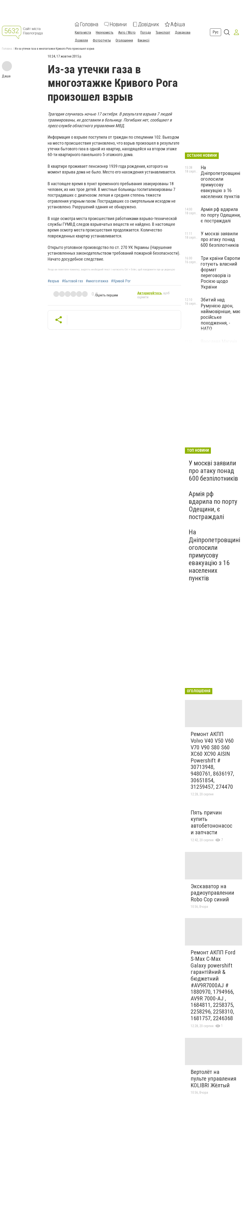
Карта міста (83, 32)
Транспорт (163, 32)
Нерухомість (104, 32)
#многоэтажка (97, 281)
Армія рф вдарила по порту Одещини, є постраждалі (221, 215)
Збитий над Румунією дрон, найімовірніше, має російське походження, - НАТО (220, 314)
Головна (89, 24)
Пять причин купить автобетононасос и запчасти (211, 822)
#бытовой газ (72, 281)
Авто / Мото (127, 32)
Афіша (177, 24)
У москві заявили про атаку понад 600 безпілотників (220, 239)
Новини (118, 24)
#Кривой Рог (121, 281)
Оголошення (124, 40)
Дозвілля (81, 40)
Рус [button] (216, 32)
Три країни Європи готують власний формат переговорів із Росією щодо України (220, 272)
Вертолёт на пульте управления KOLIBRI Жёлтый (213, 1078)
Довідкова (182, 32)
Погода (145, 32)
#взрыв (53, 281)
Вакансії (143, 40)
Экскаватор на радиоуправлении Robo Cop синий (212, 893)
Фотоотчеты (102, 40)
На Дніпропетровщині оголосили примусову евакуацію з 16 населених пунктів (220, 182)
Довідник (148, 24)
